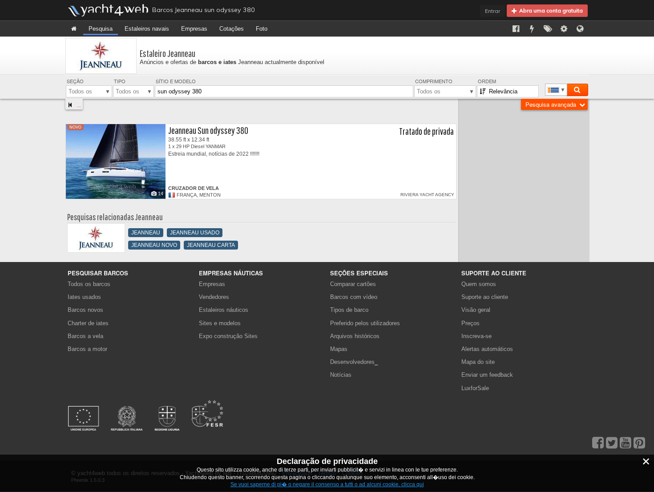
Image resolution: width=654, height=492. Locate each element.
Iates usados (84, 297)
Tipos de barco (349, 309)
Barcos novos (85, 309)
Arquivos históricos (354, 336)
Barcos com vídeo (353, 297)
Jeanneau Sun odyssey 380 (208, 130)
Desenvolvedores (354, 362)
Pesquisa (101, 28)
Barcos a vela (85, 336)
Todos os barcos (89, 284)
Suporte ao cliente (484, 297)
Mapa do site (478, 362)
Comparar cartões (353, 284)
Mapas (338, 349)
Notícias (340, 374)
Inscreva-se (476, 336)
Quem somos (478, 284)
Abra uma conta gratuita (550, 10)
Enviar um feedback (487, 374)
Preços (470, 323)
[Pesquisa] (577, 90)
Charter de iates (88, 323)
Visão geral (475, 309)
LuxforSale (475, 388)
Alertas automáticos (487, 349)
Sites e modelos (220, 323)
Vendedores (214, 297)
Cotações (231, 28)
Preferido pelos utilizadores (365, 323)
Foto (261, 28)
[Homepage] (74, 29)
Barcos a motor (87, 349)
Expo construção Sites (228, 336)
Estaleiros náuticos (223, 309)
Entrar (492, 11)
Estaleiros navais (147, 28)
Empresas (194, 28)
